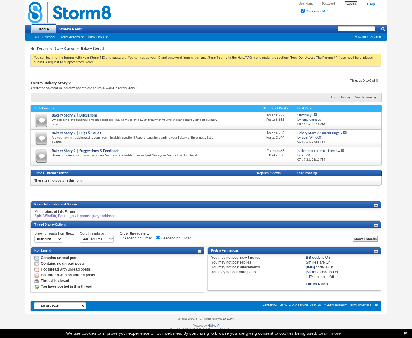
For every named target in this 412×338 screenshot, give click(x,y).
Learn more (330, 333)
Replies (263, 173)
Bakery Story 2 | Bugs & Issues (76, 133)
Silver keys (305, 115)
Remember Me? (316, 11)
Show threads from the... (54, 233)
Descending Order (175, 238)
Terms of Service (360, 305)
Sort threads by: (93, 233)
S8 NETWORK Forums (294, 305)
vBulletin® (214, 325)
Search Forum (364, 97)
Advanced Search (368, 37)
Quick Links (95, 37)
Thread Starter (56, 173)
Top (375, 305)
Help (371, 4)
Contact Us (270, 305)
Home (44, 29)
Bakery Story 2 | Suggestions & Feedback (85, 151)
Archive (315, 305)
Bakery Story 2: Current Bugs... (319, 133)
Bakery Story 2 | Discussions (74, 115)
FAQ (36, 37)
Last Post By (307, 173)
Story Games (64, 49)
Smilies (312, 262)
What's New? (70, 29)
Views (276, 173)
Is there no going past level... (318, 151)
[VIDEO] (312, 272)
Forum (42, 49)
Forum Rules (317, 284)
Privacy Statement (335, 305)
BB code (313, 257)
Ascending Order (138, 238)
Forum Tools (339, 97)
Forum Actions (69, 37)
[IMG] (310, 267)
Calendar (48, 37)
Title (38, 173)
